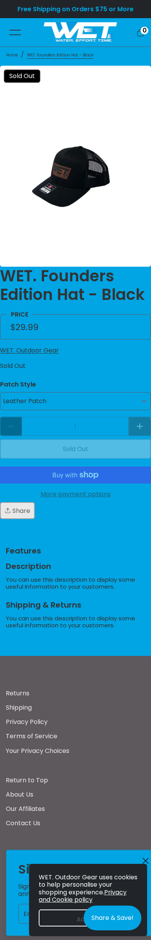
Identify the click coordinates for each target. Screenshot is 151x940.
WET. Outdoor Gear (29, 350)
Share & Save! (112, 917)
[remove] (11, 426)
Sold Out (13, 365)
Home (12, 55)
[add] (140, 426)
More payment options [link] (76, 494)
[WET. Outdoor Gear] (80, 32)
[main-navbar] (15, 32)
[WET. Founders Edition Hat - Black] (75, 166)
